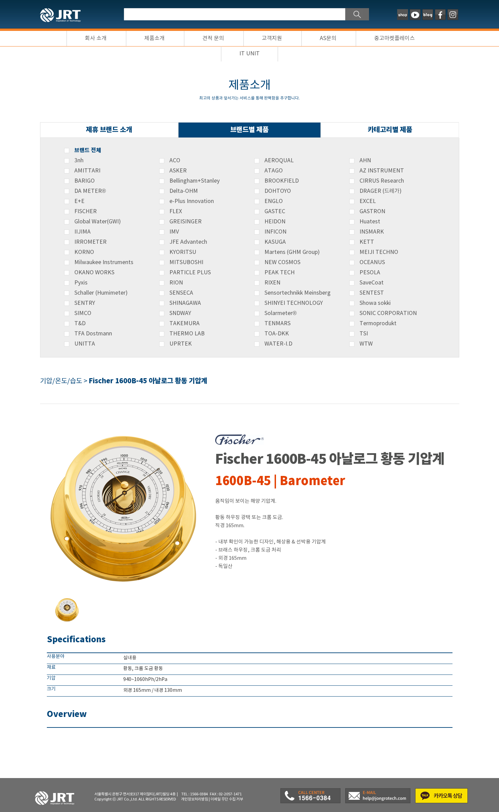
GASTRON (372, 211)
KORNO (84, 252)
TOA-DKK (276, 334)
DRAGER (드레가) (380, 191)
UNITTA (84, 344)
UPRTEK (180, 344)
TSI (363, 334)
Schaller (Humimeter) (101, 293)
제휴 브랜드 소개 (109, 130)
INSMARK (371, 232)
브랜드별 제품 (249, 130)
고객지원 (272, 38)
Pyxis (81, 283)
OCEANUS (372, 262)
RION (176, 283)
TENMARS (277, 323)
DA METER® (90, 191)
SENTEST (371, 293)
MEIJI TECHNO (378, 252)
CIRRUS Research (381, 181)
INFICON (275, 232)
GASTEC (274, 211)
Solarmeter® (280, 313)
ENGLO (273, 201)
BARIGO (84, 181)
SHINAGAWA (185, 303)
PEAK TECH (279, 273)
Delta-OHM (183, 191)
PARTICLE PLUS (190, 273)
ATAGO (273, 171)
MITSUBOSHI (186, 262)
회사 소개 (96, 38)
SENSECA (181, 293)
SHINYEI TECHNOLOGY (293, 303)
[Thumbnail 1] (67, 598)
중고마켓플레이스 (394, 38)
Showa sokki (375, 303)
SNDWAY (180, 313)
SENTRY (84, 303)
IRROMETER (90, 242)
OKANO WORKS (94, 273)
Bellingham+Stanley (194, 181)
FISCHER (85, 211)
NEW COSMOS (282, 262)
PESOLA (369, 273)
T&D (80, 323)
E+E (79, 201)
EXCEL (367, 201)
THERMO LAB (187, 334)
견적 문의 (213, 38)
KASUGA (275, 242)
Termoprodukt (377, 323)
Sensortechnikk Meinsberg (297, 293)
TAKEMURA (184, 323)
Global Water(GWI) (97, 222)
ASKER (178, 171)
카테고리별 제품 (390, 130)
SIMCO (82, 313)
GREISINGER (185, 222)
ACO (174, 161)
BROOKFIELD (281, 181)
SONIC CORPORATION (388, 313)
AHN (365, 161)
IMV (174, 232)
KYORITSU (182, 252)
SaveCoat (371, 283)
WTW (366, 344)
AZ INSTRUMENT (381, 171)
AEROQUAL (279, 161)
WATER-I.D (278, 344)
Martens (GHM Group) (292, 252)
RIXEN (272, 283)
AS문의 (328, 38)
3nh (79, 161)
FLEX (175, 211)
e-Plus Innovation (191, 201)
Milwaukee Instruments (103, 262)
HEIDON (274, 222)
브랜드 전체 (87, 150)
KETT (366, 242)
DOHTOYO (277, 191)
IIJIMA (82, 232)
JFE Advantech (188, 242)
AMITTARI (87, 171)
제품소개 (154, 38)
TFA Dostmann (93, 334)
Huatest (369, 222)
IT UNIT (249, 54)
